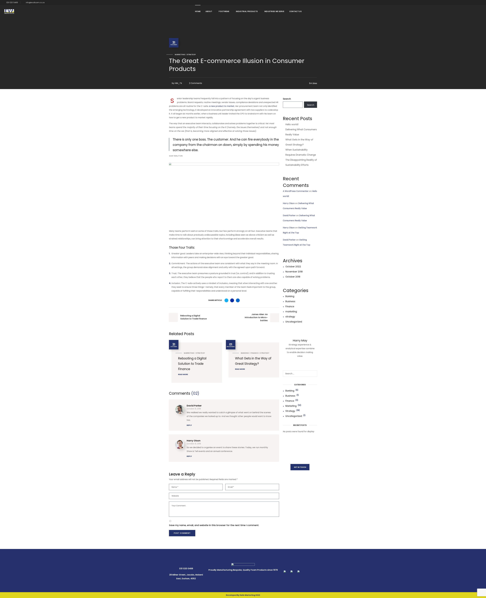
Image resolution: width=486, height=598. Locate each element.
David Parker (194, 405)
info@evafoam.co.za (35, 2)
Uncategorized (293, 321)
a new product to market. (222, 106)
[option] (195, 361)
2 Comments (195, 83)
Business (290, 301)
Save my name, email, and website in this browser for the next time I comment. (214, 525)
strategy (191, 54)
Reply (189, 425)
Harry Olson (193, 440)
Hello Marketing (247, 595)
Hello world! (292, 124)
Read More (183, 374)
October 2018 (292, 276)
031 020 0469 (12, 2)
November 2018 (294, 271)
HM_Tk (178, 83)
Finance (255, 353)
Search (287, 98)
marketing (180, 54)
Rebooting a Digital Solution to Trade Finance (192, 363)
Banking (245, 353)
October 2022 (293, 266)
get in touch (300, 467)
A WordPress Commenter (296, 191)
